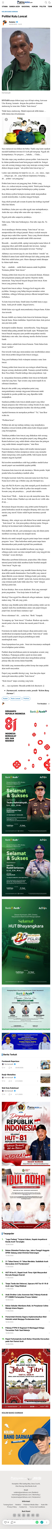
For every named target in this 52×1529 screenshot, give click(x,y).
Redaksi (12, 22)
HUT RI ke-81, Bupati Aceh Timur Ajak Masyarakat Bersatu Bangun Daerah (26, 1273)
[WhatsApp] (37, 1522)
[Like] (5, 1522)
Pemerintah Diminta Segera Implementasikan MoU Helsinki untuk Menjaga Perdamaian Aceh (26, 1318)
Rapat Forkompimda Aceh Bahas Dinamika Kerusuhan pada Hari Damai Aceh (27, 1340)
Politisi (26, 698)
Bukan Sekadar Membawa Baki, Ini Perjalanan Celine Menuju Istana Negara (26, 1307)
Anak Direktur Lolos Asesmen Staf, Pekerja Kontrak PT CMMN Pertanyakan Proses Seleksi (26, 1295)
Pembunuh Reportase (10, 1061)
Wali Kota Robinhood (10, 1088)
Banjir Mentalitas (9, 1074)
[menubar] (3, 2)
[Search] (46, 2)
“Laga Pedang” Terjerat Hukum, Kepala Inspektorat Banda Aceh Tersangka (26, 1240)
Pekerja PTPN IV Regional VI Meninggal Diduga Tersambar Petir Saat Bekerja (24, 1329)
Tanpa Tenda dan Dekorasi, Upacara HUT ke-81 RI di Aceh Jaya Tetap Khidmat (26, 1284)
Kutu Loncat (15, 698)
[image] (45, 1065)
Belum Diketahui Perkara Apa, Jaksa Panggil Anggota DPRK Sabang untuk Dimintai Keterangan (27, 1251)
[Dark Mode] (49, 2)
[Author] (4, 23)
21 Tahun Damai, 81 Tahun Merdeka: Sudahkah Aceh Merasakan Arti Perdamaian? (26, 1262)
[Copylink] (41, 1522)
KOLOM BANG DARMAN (10, 12)
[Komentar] (12, 1522)
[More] (38, 1068)
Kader (5, 698)
